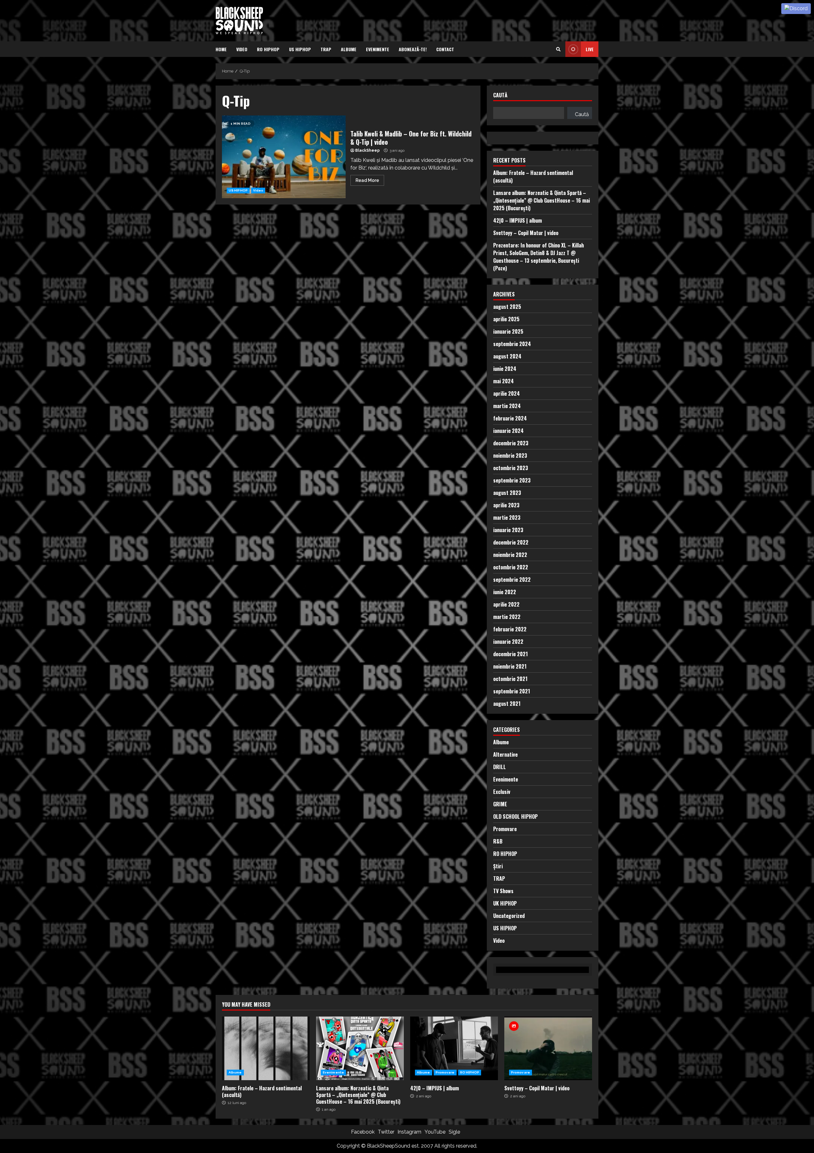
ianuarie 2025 (508, 331)
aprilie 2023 (506, 505)
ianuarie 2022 (508, 641)
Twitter (386, 1132)
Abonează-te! (413, 49)
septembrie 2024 (512, 344)
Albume (348, 49)
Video (241, 49)
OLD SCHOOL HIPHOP (515, 816)
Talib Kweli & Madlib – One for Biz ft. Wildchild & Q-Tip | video (284, 156)
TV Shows (503, 891)
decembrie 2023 (510, 443)
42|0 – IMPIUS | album (517, 220)
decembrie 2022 (510, 542)
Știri (498, 866)
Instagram (409, 1132)
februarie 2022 (510, 629)
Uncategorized (509, 916)
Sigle (454, 1132)
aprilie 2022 (506, 604)
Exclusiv (501, 791)
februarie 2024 (510, 418)
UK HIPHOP (505, 903)
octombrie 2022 (510, 567)
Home (221, 49)
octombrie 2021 (510, 679)
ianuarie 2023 (508, 530)
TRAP (326, 49)
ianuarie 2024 (508, 430)
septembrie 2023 (512, 480)
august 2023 (507, 493)
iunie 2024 (504, 368)
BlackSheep (367, 150)
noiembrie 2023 (510, 455)
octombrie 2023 (510, 468)
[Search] (558, 49)
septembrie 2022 (512, 579)
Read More (367, 180)
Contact (445, 49)
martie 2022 (507, 617)
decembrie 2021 (510, 654)
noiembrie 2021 (510, 666)
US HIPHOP (300, 49)
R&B (497, 841)
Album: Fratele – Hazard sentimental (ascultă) (266, 1048)
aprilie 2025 (506, 319)
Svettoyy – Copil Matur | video (525, 233)
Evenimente (377, 49)
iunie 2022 (504, 592)
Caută (500, 95)
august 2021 (507, 703)
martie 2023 (507, 517)
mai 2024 (503, 381)
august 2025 (507, 306)
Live (590, 49)
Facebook (363, 1132)
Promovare (505, 829)
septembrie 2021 (511, 691)
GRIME (500, 804)
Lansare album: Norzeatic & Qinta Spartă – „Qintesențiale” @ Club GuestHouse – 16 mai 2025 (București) (541, 200)
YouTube (434, 1132)
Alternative (505, 754)
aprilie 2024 (506, 393)
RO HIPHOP (268, 49)
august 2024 (507, 356)
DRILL (499, 767)
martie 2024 (507, 406)
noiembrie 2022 (510, 555)
